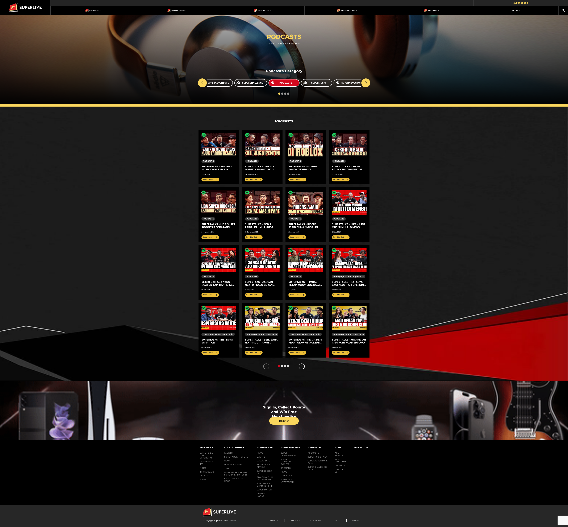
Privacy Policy (315, 520)
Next (365, 82)
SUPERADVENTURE (234, 447)
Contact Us (357, 520)
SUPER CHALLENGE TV (289, 454)
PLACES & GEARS (233, 464)
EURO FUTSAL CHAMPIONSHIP (265, 484)
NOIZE (203, 468)
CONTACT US (340, 470)
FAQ (336, 520)
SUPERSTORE (361, 447)
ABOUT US (340, 465)
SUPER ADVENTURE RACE (234, 479)
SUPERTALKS (315, 447)
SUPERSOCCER (265, 447)
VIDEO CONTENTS (341, 460)
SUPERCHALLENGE (290, 447)
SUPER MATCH (264, 490)
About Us (274, 520)
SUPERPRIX (286, 475)
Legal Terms (295, 520)
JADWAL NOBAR (261, 494)
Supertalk (281, 43)
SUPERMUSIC (207, 447)
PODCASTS (313, 453)
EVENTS (204, 475)
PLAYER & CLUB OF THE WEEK (265, 478)
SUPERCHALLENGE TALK (317, 468)
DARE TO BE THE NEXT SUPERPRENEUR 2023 (236, 473)
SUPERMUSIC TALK (317, 457)
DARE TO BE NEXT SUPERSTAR (206, 455)
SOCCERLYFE (263, 461)
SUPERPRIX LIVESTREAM (287, 480)
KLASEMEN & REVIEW (263, 465)
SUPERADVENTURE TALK (317, 462)
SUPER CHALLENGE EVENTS (287, 461)
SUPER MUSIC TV (207, 462)
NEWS (203, 479)
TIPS (226, 468)
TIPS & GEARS (207, 472)
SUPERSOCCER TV (264, 472)
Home (271, 43)
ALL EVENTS (339, 454)
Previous (202, 82)
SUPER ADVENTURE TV (236, 457)
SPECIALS (286, 468)
